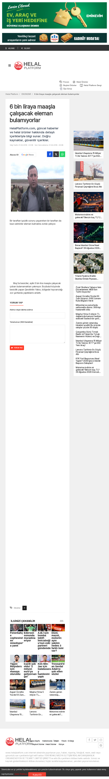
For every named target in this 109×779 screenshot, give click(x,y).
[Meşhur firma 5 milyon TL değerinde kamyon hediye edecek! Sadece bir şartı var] (37, 435)
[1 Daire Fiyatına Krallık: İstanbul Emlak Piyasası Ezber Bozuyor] (88, 263)
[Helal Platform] (28, 65)
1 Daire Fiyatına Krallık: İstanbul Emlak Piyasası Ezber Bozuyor (86, 277)
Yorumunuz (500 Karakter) (21, 322)
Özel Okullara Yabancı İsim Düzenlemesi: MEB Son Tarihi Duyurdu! (88, 289)
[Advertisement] (37, 253)
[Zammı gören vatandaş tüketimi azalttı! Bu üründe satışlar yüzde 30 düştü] (57, 435)
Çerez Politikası (21, 774)
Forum (64, 492)
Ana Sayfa (35, 492)
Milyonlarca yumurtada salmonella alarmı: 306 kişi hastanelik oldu (88, 307)
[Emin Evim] (54, 15)
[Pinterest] (100, 496)
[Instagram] (100, 490)
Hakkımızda (47, 492)
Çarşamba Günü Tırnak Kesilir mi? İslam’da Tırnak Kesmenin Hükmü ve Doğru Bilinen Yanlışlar (88, 334)
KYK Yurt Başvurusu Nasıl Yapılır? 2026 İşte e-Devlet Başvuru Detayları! (88, 360)
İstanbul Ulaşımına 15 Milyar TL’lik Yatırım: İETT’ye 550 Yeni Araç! (17, 464)
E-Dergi (71, 492)
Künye (61, 495)
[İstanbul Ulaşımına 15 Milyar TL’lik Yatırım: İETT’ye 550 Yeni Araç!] (17, 455)
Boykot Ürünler (38, 495)
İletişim (56, 492)
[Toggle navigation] (9, 66)
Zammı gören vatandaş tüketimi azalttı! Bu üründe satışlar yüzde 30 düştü (57, 444)
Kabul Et (37, 775)
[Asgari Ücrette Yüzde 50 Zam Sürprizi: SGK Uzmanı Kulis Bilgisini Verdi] (17, 435)
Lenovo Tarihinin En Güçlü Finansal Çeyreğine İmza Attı (37, 464)
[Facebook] (50, 154)
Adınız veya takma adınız (21, 310)
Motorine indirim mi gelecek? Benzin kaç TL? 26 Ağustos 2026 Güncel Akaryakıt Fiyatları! (57, 464)
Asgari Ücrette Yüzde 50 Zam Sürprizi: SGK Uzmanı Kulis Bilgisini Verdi (17, 444)
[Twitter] (56, 154)
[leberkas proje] (54, 37)
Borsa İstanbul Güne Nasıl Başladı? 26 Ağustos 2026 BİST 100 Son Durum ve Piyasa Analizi (87, 247)
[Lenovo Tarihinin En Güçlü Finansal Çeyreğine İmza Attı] (37, 455)
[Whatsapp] (62, 154)
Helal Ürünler (51, 495)
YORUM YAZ (18, 348)
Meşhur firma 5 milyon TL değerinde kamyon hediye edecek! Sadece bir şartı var (37, 444)
